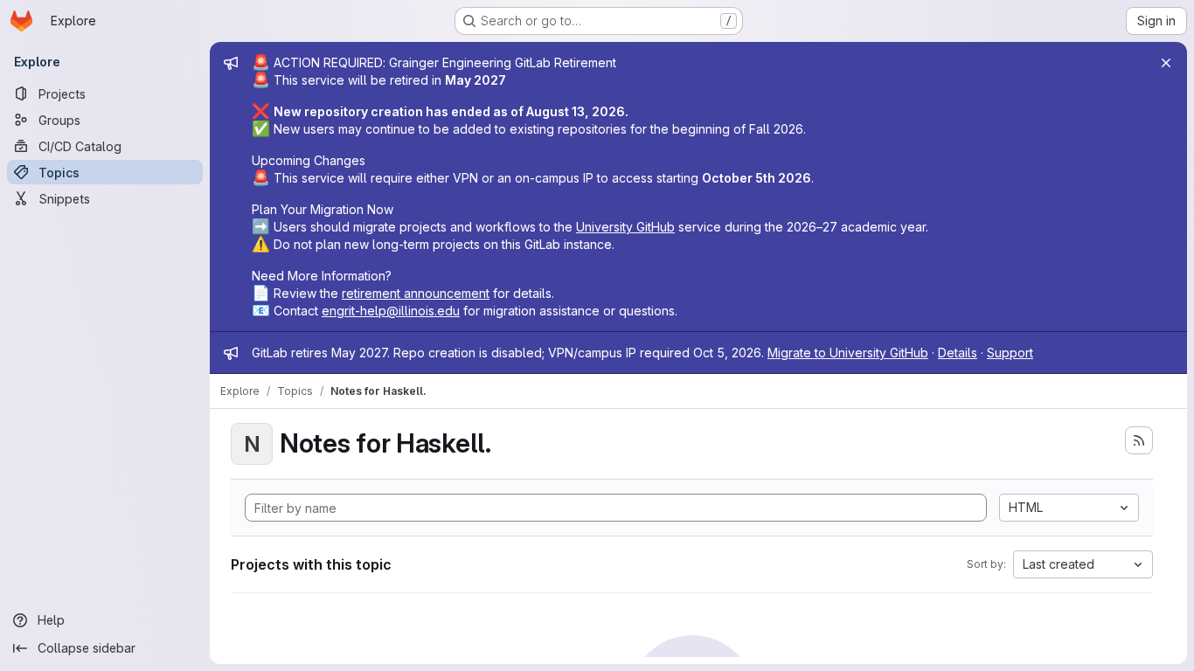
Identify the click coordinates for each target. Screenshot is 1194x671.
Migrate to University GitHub (847, 352)
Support (1010, 352)
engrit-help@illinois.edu (391, 310)
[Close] (1166, 62)
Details (957, 352)
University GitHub (625, 226)
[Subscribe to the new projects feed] (1139, 440)
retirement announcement (415, 293)
